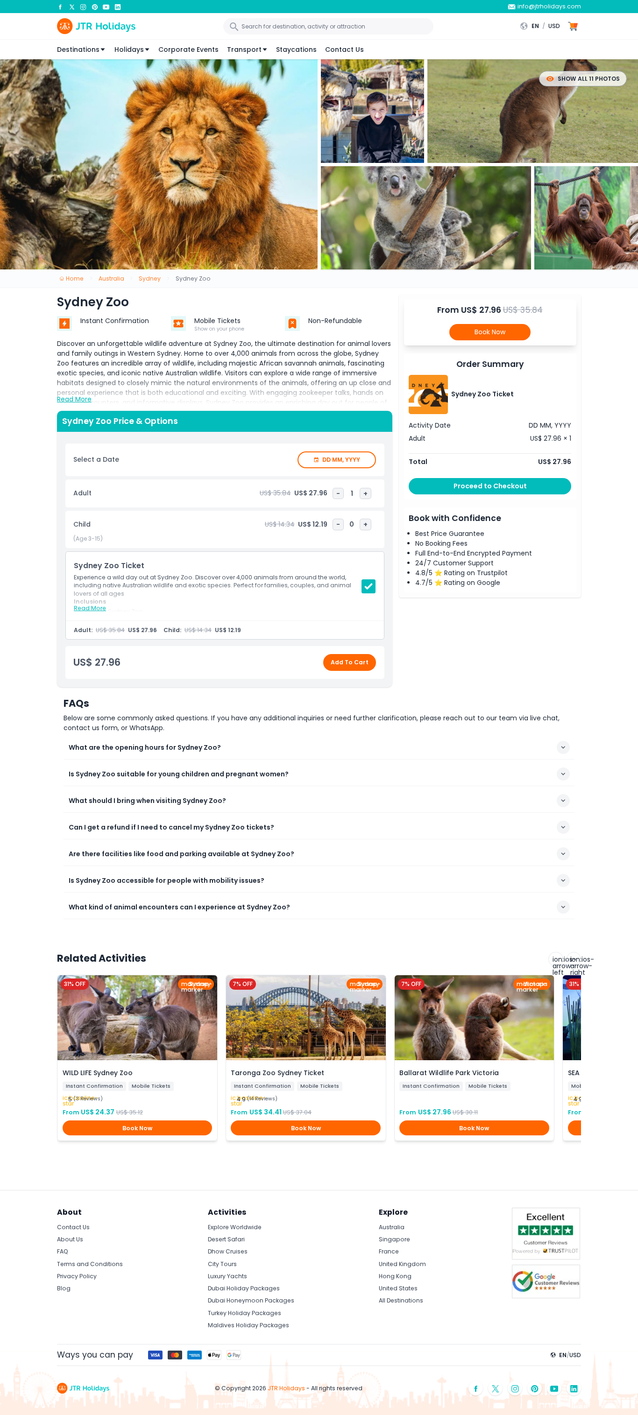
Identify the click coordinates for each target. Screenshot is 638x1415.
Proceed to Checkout (490, 486)
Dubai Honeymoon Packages (251, 1300)
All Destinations (401, 1300)
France (389, 1251)
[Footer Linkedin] (574, 1388)
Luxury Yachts (227, 1276)
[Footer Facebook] (476, 1388)
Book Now (490, 332)
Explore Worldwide (235, 1227)
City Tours (222, 1264)
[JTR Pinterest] (95, 6)
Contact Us (344, 49)
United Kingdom (402, 1264)
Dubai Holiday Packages (244, 1288)
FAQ (62, 1251)
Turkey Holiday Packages (244, 1313)
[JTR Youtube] (106, 6)
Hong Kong (395, 1276)
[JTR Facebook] (60, 6)
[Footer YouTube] (554, 1388)
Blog (64, 1288)
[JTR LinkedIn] (117, 6)
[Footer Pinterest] (535, 1388)
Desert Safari (226, 1239)
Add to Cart (350, 662)
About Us (70, 1239)
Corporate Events (188, 49)
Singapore (394, 1239)
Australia (391, 1227)
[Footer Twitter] (495, 1388)
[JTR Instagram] (83, 6)
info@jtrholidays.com (549, 6)
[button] (542, 26)
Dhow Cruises (228, 1251)
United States (398, 1288)
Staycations (296, 49)
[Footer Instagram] (515, 1388)
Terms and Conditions (90, 1264)
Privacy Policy (77, 1276)
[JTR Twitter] (72, 6)
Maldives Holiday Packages (248, 1325)
